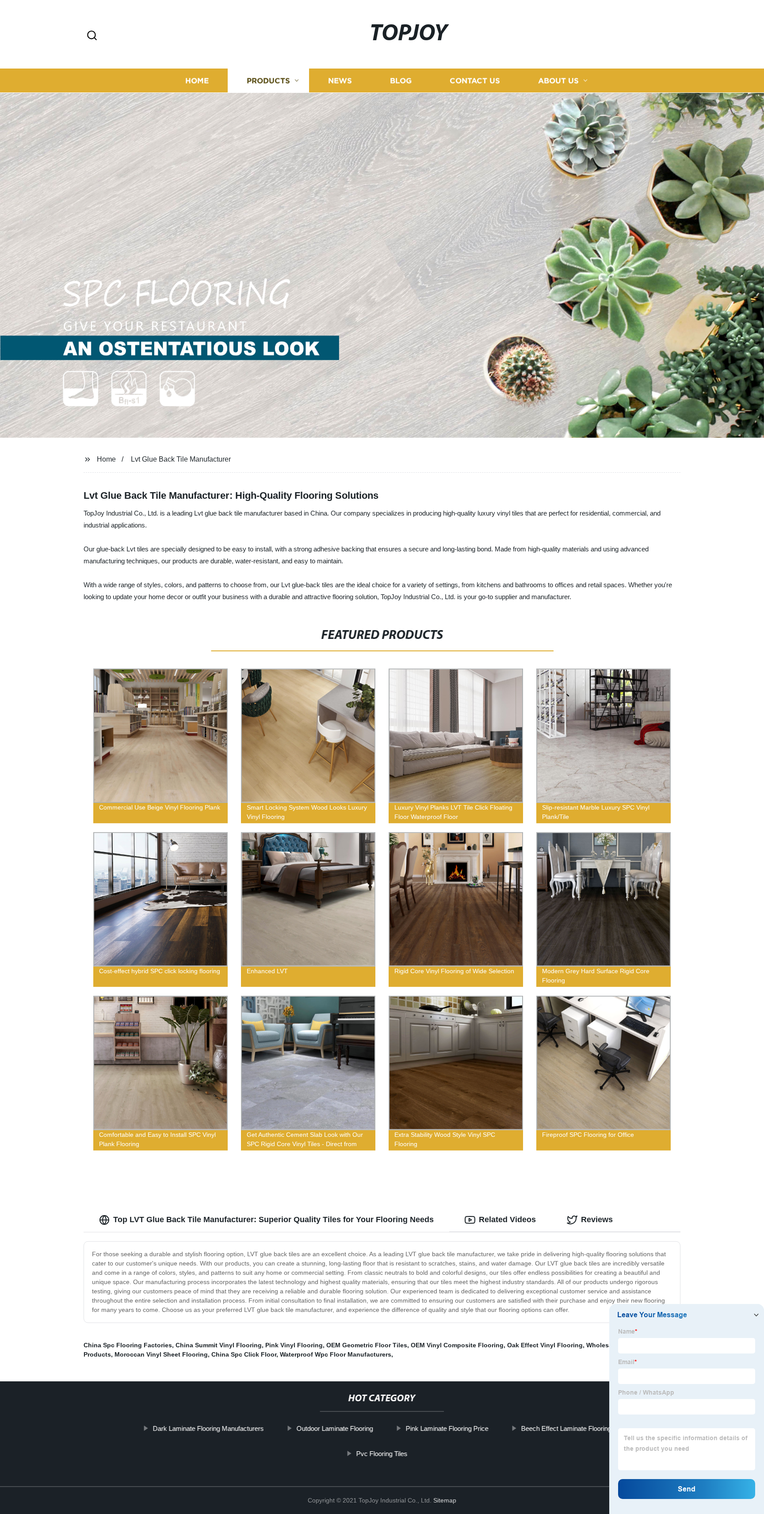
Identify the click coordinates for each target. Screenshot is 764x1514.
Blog (401, 80)
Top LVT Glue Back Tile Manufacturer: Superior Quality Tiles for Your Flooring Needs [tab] (273, 1219)
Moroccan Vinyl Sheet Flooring (161, 1354)
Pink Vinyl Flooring (294, 1345)
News (340, 80)
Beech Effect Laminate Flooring (566, 1428)
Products (268, 80)
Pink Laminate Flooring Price (446, 1428)
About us (558, 80)
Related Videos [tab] (507, 1219)
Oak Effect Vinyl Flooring (545, 1345)
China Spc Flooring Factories (128, 1345)
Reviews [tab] (597, 1219)
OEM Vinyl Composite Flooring (457, 1345)
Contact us (475, 80)
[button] (92, 36)
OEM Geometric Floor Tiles (366, 1345)
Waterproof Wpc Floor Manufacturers (335, 1354)
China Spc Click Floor (243, 1354)
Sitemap (444, 1500)
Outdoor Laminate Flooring (334, 1428)
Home (197, 80)
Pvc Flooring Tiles (382, 1453)
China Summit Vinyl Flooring (219, 1345)
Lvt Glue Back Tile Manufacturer (181, 459)
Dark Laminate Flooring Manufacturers (208, 1428)
